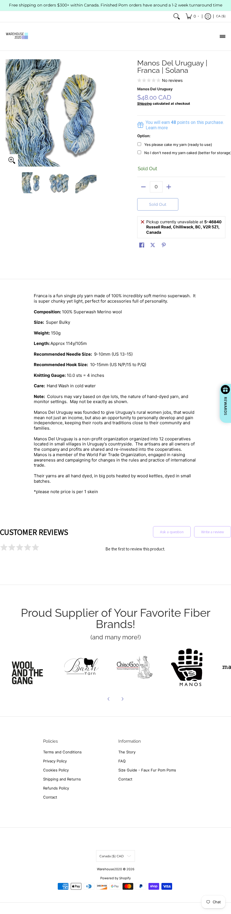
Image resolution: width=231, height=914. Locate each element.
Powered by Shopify (115, 878)
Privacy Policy (55, 761)
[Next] (109, 113)
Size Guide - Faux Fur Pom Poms (147, 770)
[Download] (186, 667)
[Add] (169, 187)
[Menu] (222, 36)
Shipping (144, 103)
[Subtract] (143, 187)
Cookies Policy (56, 770)
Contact (50, 797)
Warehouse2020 (109, 869)
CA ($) (221, 16)
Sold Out (157, 204)
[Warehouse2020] (17, 36)
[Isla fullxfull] (29, 667)
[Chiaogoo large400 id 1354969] (134, 667)
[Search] (176, 16)
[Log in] (208, 16)
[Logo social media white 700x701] (81, 667)
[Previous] (9, 113)
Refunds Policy (56, 788)
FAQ (122, 761)
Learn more (157, 127)
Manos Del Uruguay (155, 89)
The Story (127, 752)
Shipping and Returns (62, 779)
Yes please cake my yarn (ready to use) (178, 144)
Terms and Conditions (62, 752)
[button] (142, 245)
